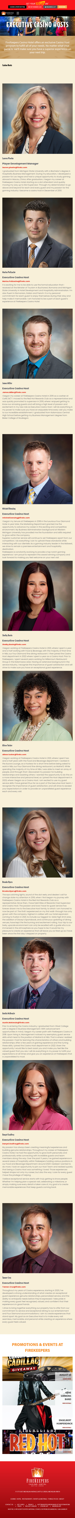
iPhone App (44, 1506)
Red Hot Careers (31, 1506)
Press (19, 1506)
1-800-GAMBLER (62, 1509)
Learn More (67, 1379)
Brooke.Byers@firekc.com (14, 891)
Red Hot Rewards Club (35, 7)
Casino (13, 1499)
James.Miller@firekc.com (14, 392)
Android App (56, 1506)
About (61, 1499)
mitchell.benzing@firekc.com (16, 518)
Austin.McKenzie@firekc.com (15, 1022)
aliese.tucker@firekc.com (14, 754)
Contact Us (9, 1504)
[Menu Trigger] (18, 13)
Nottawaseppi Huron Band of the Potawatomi (53, 1504)
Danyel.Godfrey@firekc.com (15, 1143)
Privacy (30, 1504)
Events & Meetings (40, 1499)
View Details (66, 1403)
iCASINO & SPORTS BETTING (17, 7)
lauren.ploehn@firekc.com (14, 167)
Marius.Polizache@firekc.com (16, 281)
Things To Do (53, 1499)
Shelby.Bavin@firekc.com (14, 644)
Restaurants (27, 1499)
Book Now (62, 7)
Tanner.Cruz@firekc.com (14, 1287)
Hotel (19, 1499)
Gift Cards (20, 1504)
